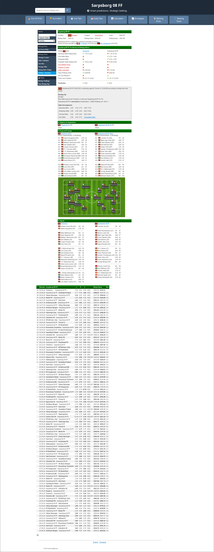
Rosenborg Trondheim (53, 327)
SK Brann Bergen (52, 308)
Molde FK (49, 298)
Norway (74, 35)
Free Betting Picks (64, 65)
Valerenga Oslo (51, 312)
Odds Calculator (63, 70)
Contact (103, 542)
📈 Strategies (138, 18)
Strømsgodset (50, 360)
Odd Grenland (50, 456)
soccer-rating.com (53, 548)
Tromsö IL (64, 223)
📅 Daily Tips (97, 18)
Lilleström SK (50, 317)
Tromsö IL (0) (65, 125)
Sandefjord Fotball (64, 293)
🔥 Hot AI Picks (35, 18)
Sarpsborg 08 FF (103, 223)
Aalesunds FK (50, 521)
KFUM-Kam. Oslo (52, 320)
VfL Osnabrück (105, 43)
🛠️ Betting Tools (179, 20)
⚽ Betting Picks (158, 20)
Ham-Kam (61, 300)
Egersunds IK (50, 402)
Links (95, 542)
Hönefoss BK (50, 496)
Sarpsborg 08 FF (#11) (105, 133)
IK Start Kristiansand (65, 330)
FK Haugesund (51, 372)
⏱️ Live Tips (76, 18)
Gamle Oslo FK (51, 417)
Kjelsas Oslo (50, 357)
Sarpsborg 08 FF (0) (104, 125)
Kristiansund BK (51, 303)
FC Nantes (83, 43)
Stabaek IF (62, 518)
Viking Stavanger (51, 295)
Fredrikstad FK (63, 315)
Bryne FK (49, 340)
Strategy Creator (63, 67)
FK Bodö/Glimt (63, 325)
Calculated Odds (89, 117)
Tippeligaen (99, 35)
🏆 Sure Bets (56, 18)
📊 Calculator (117, 18)
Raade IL (49, 491)
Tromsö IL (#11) (66, 133)
